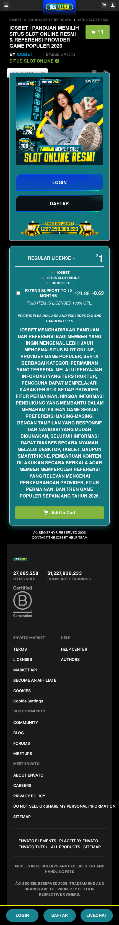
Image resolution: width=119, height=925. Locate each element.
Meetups (22, 753)
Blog (18, 732)
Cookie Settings (28, 701)
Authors (70, 659)
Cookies (22, 690)
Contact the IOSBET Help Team (59, 537)
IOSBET (15, 19)
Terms (20, 649)
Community (25, 722)
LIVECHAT (96, 915)
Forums (21, 743)
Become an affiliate (34, 680)
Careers (22, 785)
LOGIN (22, 915)
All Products (65, 846)
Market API (25, 670)
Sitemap (22, 816)
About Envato (28, 775)
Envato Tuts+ (33, 846)
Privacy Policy (29, 795)
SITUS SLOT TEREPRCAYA (50, 19)
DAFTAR (59, 915)
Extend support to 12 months (64, 293)
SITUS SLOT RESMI (93, 19)
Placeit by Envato (78, 840)
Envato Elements (37, 840)
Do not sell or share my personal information (64, 806)
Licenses (22, 659)
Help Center (74, 649)
